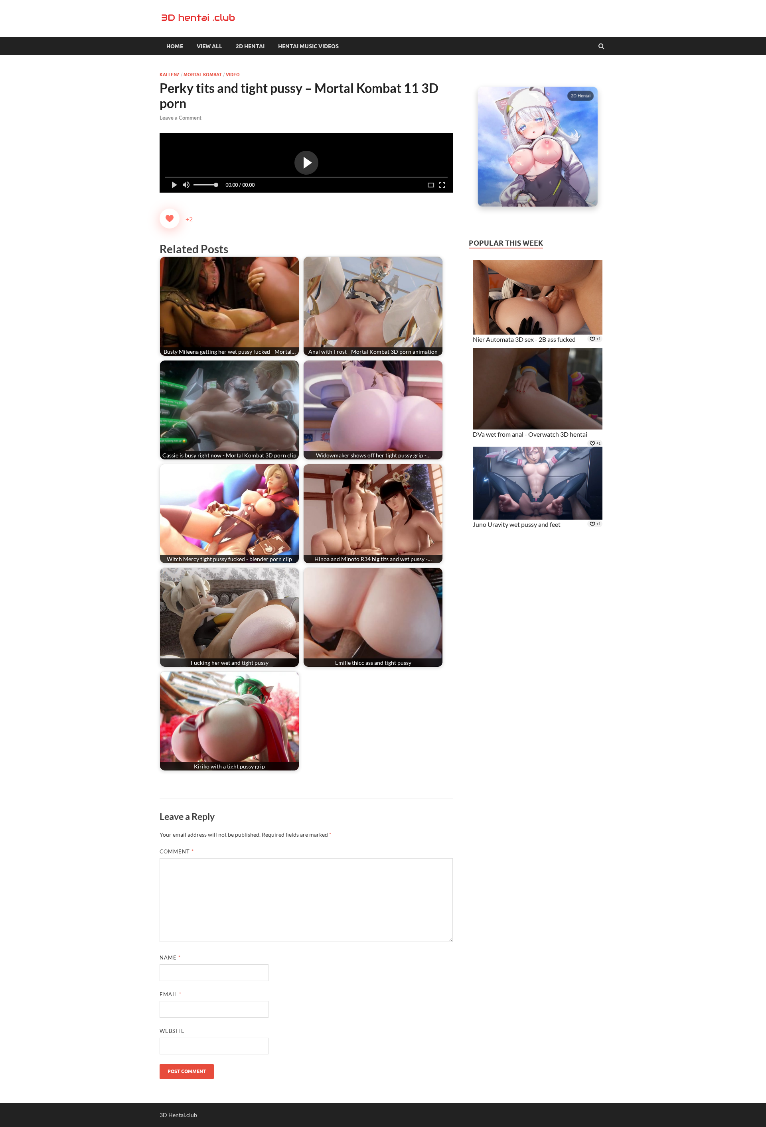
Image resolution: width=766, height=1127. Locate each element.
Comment (177, 851)
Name (170, 957)
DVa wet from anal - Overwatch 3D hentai (530, 434)
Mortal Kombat (203, 74)
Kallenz (170, 74)
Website (172, 1031)
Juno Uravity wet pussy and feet (517, 524)
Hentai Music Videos (308, 46)
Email (171, 994)
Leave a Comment (180, 117)
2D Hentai (250, 46)
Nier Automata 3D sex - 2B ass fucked (524, 339)
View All (209, 46)
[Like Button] (170, 219)
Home (174, 46)
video (233, 74)
